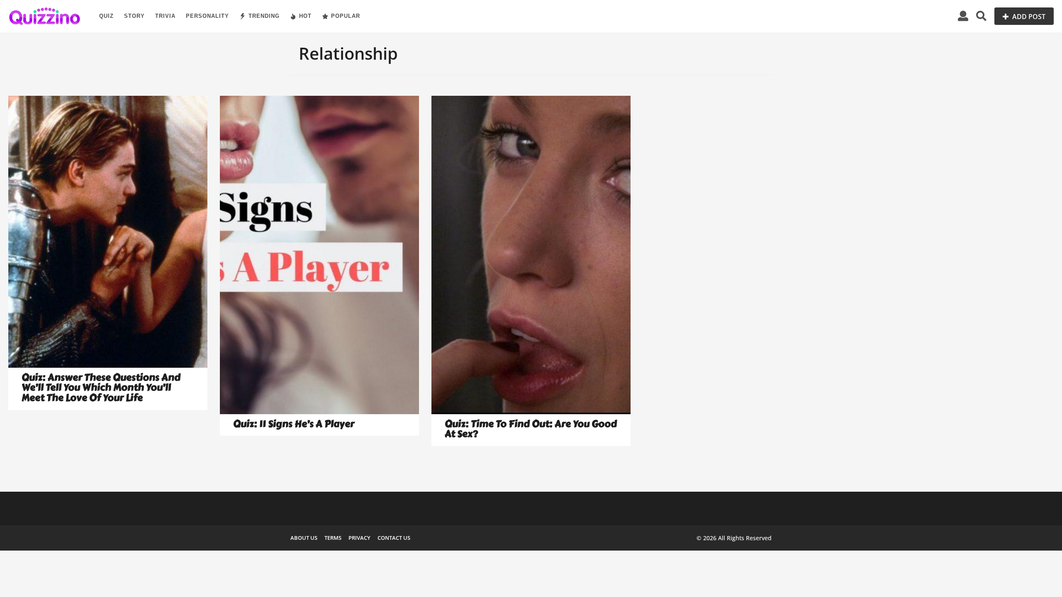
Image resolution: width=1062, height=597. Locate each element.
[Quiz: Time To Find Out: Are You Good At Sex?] (531, 255)
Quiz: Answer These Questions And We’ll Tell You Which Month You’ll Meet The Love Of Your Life (101, 387)
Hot (305, 16)
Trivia (165, 16)
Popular (345, 16)
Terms (332, 537)
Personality (207, 16)
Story (134, 16)
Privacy (359, 537)
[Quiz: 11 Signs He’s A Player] (319, 255)
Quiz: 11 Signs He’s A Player (293, 424)
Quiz (106, 16)
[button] (963, 16)
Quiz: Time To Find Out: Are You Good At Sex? (531, 429)
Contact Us (394, 537)
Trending (264, 16)
